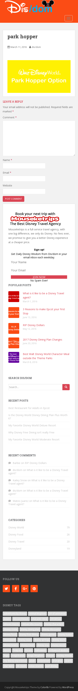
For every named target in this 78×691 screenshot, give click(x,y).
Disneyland (14, 548)
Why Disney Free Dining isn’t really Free (31, 432)
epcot (7, 650)
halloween (40, 650)
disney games (48, 634)
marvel (50, 655)
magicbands (18, 655)
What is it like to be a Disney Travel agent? (38, 471)
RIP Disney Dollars (34, 325)
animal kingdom (37, 613)
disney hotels (65, 634)
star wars (8, 666)
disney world (58, 645)
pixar (32, 660)
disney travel (27, 645)
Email (7, 172)
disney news (25, 639)
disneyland (9, 639)
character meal (39, 618)
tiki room (21, 666)
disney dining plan (30, 629)
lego (6, 655)
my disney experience (15, 660)
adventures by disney (15, 613)
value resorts (36, 666)
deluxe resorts (11, 624)
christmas (56, 618)
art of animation (57, 613)
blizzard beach (21, 618)
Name (7, 160)
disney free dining (29, 634)
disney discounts (51, 629)
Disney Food (15, 534)
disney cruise (10, 629)
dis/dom (36, 47)
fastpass (17, 650)
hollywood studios (58, 650)
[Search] (66, 387)
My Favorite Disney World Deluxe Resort (32, 425)
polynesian (43, 660)
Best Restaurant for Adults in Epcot (29, 408)
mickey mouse (64, 655)
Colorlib (44, 687)
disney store (58, 639)
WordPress (68, 687)
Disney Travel (16, 541)
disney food (10, 634)
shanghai (57, 660)
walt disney (51, 666)
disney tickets (11, 645)
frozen (28, 650)
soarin (68, 660)
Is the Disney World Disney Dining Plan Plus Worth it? (37, 416)
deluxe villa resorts (32, 624)
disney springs (41, 639)
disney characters (54, 624)
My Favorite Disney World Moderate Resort (33, 439)
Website (7, 185)
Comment (10, 117)
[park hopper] (39, 76)
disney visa (43, 645)
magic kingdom (36, 655)
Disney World (16, 527)
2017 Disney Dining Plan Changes (42, 339)
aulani (7, 618)
